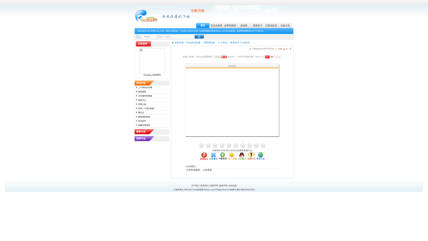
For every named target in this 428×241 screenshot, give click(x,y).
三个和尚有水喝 (145, 87)
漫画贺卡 (257, 25)
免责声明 (214, 185)
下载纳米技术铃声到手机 (263, 49)
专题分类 (285, 25)
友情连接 (233, 185)
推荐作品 (141, 138)
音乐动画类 (216, 25)
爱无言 (141, 112)
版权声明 (223, 185)
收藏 (280, 49)
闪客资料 (142, 44)
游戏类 (243, 25)
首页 (202, 25)
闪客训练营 (271, 25)
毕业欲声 (142, 121)
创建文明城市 (144, 125)
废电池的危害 (144, 117)
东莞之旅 (142, 104)
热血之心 (142, 100)
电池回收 (142, 92)
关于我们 (195, 185)
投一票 (289, 49)
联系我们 (205, 185)
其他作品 (141, 83)
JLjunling (200, 57)
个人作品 (222, 42)
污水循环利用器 (145, 96)
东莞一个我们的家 (146, 108)
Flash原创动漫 (193, 42)
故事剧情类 (230, 25)
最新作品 (141, 131)
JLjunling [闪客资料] (152, 75)
